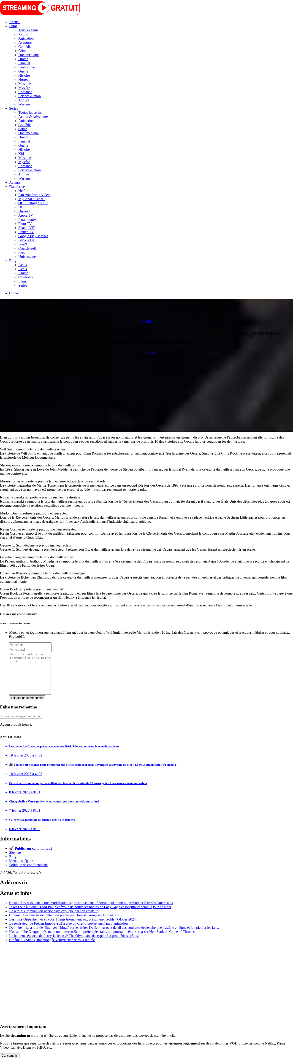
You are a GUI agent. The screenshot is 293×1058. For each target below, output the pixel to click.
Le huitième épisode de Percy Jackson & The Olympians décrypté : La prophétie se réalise (74, 936)
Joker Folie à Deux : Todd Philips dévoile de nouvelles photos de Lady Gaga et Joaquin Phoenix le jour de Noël (90, 907)
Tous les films (28, 30)
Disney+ (24, 211)
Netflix (23, 191)
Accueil (14, 22)
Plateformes (17, 186)
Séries (13, 108)
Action (23, 34)
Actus (22, 265)
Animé (23, 273)
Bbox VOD (26, 240)
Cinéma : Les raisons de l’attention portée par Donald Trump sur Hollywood (64, 915)
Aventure (25, 42)
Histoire (24, 75)
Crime (22, 51)
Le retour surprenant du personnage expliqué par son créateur (53, 911)
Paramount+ (27, 219)
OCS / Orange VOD (33, 203)
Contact (14, 293)
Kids (21, 154)
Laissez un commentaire (27, 698)
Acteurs (14, 182)
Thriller (23, 100)
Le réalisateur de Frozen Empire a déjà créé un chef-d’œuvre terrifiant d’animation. (69, 923)
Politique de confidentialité (28, 865)
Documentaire (28, 55)
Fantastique (26, 67)
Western (24, 104)
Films (13, 26)
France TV (26, 232)
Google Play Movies (33, 236)
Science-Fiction (29, 96)
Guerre (23, 71)
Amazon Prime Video (34, 195)
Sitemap (15, 852)
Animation (26, 38)
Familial (24, 63)
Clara (151, 352)
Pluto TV (25, 224)
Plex (21, 252)
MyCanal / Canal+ (31, 199)
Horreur (24, 79)
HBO (22, 207)
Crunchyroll (27, 248)
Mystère (24, 88)
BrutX (22, 244)
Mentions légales (21, 861)
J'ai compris (10, 1055)
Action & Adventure (33, 116)
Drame (23, 59)
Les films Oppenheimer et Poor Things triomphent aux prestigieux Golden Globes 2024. (73, 919)
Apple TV (25, 215)
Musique (24, 84)
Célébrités (25, 277)
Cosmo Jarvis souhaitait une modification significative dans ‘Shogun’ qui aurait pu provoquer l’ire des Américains (91, 903)
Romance (25, 92)
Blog (12, 261)
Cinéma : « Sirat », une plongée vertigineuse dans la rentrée (52, 940)
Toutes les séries (30, 112)
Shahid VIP (26, 228)
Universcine (27, 256)
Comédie (24, 46)
